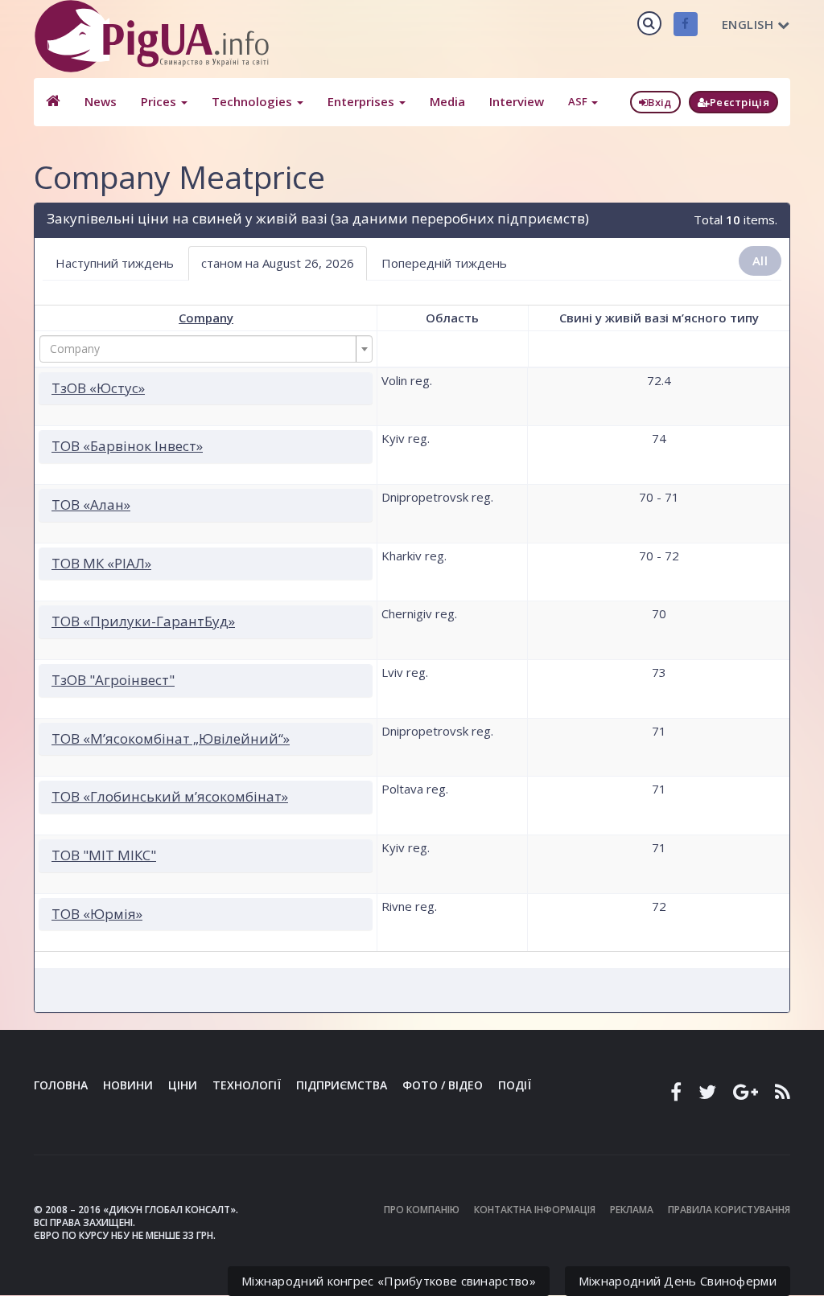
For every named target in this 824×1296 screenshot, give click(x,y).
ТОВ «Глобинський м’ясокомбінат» (170, 796)
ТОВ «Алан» (91, 504)
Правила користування (729, 1209)
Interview (516, 101)
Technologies (253, 101)
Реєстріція (739, 102)
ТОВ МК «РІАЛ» (101, 563)
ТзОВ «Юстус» (98, 388)
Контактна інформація (534, 1209)
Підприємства (341, 1085)
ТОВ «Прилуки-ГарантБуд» (143, 621)
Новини (128, 1085)
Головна (61, 1085)
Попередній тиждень (444, 263)
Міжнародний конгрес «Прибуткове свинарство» (388, 1281)
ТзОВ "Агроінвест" (113, 680)
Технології (246, 1085)
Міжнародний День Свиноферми (678, 1281)
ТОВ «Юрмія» (97, 913)
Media (447, 101)
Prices (160, 101)
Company (206, 318)
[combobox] (206, 349)
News (100, 101)
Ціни (182, 1085)
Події (514, 1085)
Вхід (659, 102)
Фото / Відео (442, 1085)
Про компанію (421, 1209)
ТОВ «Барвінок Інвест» (127, 446)
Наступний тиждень (115, 263)
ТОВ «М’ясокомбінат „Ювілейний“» (171, 738)
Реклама (631, 1209)
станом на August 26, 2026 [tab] (277, 263)
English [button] (748, 24)
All (760, 260)
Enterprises (363, 101)
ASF (579, 101)
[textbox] (201, 349)
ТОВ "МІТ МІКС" (104, 855)
